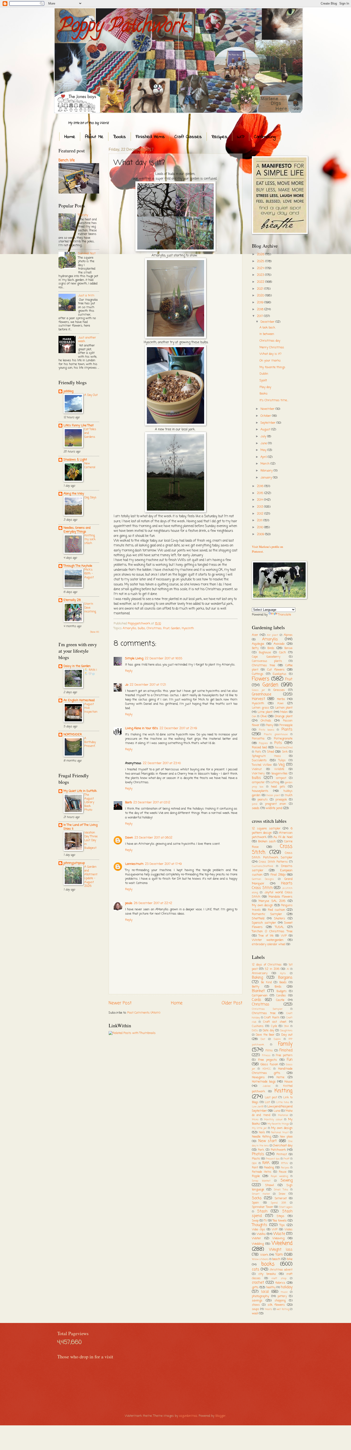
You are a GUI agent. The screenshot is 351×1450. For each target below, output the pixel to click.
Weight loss (281, 1250)
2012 (260, 513)
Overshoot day (282, 1145)
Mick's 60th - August (89, 573)
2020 (261, 295)
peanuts (263, 800)
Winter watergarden (267, 940)
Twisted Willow (262, 765)
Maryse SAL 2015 (272, 901)
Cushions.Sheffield (262, 866)
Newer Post (120, 1003)
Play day (265, 387)
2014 (260, 500)
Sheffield (258, 918)
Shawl (269, 1185)
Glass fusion (269, 1064)
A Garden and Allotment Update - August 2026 (90, 876)
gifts (255, 1287)
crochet (258, 1283)
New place (286, 1137)
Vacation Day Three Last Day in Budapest (91, 840)
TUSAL (279, 927)
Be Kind (266, 982)
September (269, 423)
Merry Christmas (272, 347)
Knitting (283, 1091)
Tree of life (266, 936)
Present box (273, 1159)
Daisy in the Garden (77, 666)
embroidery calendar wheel (268, 944)
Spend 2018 (278, 1203)
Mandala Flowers (280, 896)
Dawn (129, 837)
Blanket (258, 991)
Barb (128, 802)
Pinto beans (266, 730)
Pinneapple (285, 725)
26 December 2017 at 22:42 (153, 903)
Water (256, 1238)
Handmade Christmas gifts (272, 1071)
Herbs (281, 699)
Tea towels (280, 1220)
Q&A (254, 1163)
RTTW (284, 1163)
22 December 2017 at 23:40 (162, 763)
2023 (261, 275)
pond (254, 804)
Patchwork (278, 1150)
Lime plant (265, 712)
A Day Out (91, 395)
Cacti (282, 652)
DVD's (255, 1031)
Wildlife (279, 769)
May (264, 450)
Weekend (282, 1243)
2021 (260, 289)
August (266, 429)
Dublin (264, 374)
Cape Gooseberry (266, 657)
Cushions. (258, 1026)
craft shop (279, 1278)
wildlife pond (274, 808)
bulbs (141, 628)
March (266, 463)
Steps (280, 1216)
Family (285, 1044)
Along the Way (74, 493)
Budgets (282, 991)
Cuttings (257, 674)
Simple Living (134, 658)
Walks (261, 1234)
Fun (289, 1060)
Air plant (272, 635)
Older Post (232, 1003)
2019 (260, 302)
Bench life (66, 160)
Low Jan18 (258, 1107)
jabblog (68, 391)
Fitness (266, 1055)
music (284, 1292)
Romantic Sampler (267, 914)
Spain (255, 1203)
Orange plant (283, 716)
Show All (94, 632)
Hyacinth (188, 628)
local (265, 1292)
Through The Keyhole (78, 566)
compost (281, 778)
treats (268, 1309)
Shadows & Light (75, 459)
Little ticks (282, 1102)
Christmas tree (263, 665)
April (264, 457)
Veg (281, 765)
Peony (269, 725)
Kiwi (280, 703)
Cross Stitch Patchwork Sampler (272, 855)
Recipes (219, 136)
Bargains (285, 978)
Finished (285, 1050)
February (267, 470)
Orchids (266, 720)
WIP (240, 136)
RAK (266, 1163)
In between (267, 334)
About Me (94, 136)
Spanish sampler (264, 923)
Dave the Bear (265, 1035)
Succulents (259, 760)
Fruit (166, 628)
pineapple (281, 800)
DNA (286, 1026)
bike (289, 1259)
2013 (260, 507)
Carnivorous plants (267, 661)
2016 (260, 486)
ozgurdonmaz (188, 1416)
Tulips (282, 760)
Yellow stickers (260, 1259)
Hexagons (258, 1077)
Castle (280, 1000)
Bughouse (265, 652)
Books (119, 136)
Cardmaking (265, 136)
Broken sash (267, 841)
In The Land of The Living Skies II (80, 827)
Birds (270, 648)
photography (260, 1296)
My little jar (259, 1128)
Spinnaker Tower (262, 1207)
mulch (288, 795)
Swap (255, 1221)
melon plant (273, 795)
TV (265, 1221)
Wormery (258, 774)
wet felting (283, 1309)
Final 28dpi (278, 874)
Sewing (286, 1180)
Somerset (281, 1198)
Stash (262, 1211)
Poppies (263, 743)
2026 (261, 254)
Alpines (288, 635)
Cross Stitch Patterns (273, 862)
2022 (261, 282)
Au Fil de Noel (282, 837)
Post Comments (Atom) (143, 1013)
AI (288, 969)
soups (255, 1309)
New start (267, 1141)
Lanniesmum (134, 864)
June (264, 443)
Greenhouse (261, 694)
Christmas (154, 628)
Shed (270, 752)
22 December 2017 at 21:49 (178, 728)
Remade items (261, 1172)
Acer (255, 635)
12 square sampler (266, 828)
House (288, 1081)
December (268, 322)
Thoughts (259, 1225)
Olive (264, 716)
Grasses (279, 690)
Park (261, 1150)
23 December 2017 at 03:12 (151, 802)
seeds (256, 808)
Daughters (286, 1031)
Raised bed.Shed (284, 748)
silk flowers (276, 1305)
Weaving (278, 1238)
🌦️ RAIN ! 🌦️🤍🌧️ (90, 672)
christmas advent (281, 1270)
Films (269, 1051)
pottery (282, 1296)
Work (264, 1255)
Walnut (257, 769)
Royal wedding (279, 1176)
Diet (263, 1039)
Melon (284, 712)
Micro (255, 1120)
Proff (286, 1159)
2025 (261, 261)
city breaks (267, 1274)
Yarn (279, 1255)
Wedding (258, 1244)
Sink (285, 752)
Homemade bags (264, 1081)
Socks (257, 1198)
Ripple (256, 1176)
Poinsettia (258, 739)
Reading (269, 1168)
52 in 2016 (272, 969)
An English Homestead (79, 700)
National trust (280, 1132)
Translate (284, 614)
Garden (175, 628)
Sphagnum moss (266, 756)
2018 (260, 309)
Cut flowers (276, 669)
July (264, 436)
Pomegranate (283, 738)
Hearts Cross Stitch (272, 886)
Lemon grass (260, 708)
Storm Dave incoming (90, 608)
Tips (282, 1225)
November (268, 409)
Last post (271, 1097)
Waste (279, 1234)
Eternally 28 (72, 600)
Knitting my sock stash (90, 539)
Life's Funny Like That (79, 425)
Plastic (256, 1159)
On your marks (270, 360)
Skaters (279, 918)
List (267, 1102)
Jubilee (267, 1086)
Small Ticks (281, 1190)
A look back (267, 327)
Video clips (258, 1230)
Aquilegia (258, 644)
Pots (278, 743)
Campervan (259, 995)
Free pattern (284, 1055)
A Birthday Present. (90, 742)
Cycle (274, 1026)
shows (256, 1305)
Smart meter (261, 1194)
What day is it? (271, 354)
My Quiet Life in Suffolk (80, 791)
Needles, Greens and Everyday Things (77, 530)
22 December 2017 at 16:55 (163, 658)
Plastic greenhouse (276, 734)
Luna (277, 1111)
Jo (126, 685)
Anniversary (259, 973)
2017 (260, 316)
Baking (257, 978)
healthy (271, 1287)
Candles (281, 996)
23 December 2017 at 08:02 (153, 837)
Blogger (220, 1416)
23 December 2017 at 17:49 (163, 864)
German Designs (263, 879)
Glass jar (258, 690)
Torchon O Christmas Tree (272, 931)
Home (69, 136)
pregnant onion (275, 804)
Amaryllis (129, 628)
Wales (288, 1230)
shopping (280, 1301)
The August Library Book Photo (89, 802)
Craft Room (271, 1018)
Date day (268, 1030)
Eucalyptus (279, 674)
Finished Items (150, 136)
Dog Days (90, 497)
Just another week (87, 339)
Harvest (258, 699)
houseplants (260, 791)
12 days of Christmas (267, 965)
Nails (262, 1132)
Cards (256, 1000)
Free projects (267, 1060)
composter (258, 782)
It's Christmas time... (274, 400)
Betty (255, 648)
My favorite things (272, 367)
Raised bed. (259, 747)
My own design (262, 905)
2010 (260, 527)
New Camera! (89, 465)
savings (257, 1300)
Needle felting (261, 1136)
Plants (287, 730)
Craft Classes (188, 136)
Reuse (282, 1172)
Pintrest (282, 1154)
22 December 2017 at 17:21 (148, 685)
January (267, 477)
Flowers (260, 679)
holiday (286, 1287)
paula (128, 903)
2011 (260, 520)
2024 (261, 268)
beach (276, 1259)
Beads (283, 982)
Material (283, 1115)
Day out (286, 1035)
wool (255, 1313)
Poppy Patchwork (122, 27)
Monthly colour (273, 1120)
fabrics (280, 1283)
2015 (260, 493)
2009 (261, 534)
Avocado (279, 644)
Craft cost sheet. (275, 1022)
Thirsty (83, 215)
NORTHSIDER (73, 734)
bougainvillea (279, 774)
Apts (283, 973)
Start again (286, 1207)
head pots (278, 787)
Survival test (87, 253)
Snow (282, 1194)
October (266, 416)
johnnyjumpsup (74, 863)
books (268, 1264)
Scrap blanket (261, 1181)
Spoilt (263, 380)
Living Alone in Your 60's (141, 728)
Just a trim (86, 295)
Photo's (258, 1154)
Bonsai (288, 648)
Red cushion (276, 910)
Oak (254, 716)
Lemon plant (284, 708)
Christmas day (270, 341)
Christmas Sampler (267, 1009)
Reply (129, 671)
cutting (274, 782)
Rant (255, 1168)
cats (255, 1269)
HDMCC (267, 1069)
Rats (258, 752)
